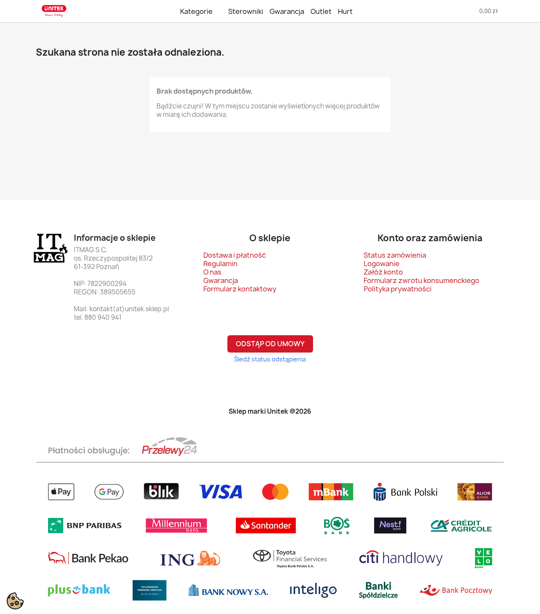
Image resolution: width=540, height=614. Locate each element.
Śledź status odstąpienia (270, 359)
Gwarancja (287, 11)
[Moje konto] (522, 11)
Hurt (345, 11)
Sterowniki (245, 11)
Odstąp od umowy (270, 343)
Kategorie (196, 11)
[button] (445, 11)
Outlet (321, 11)
